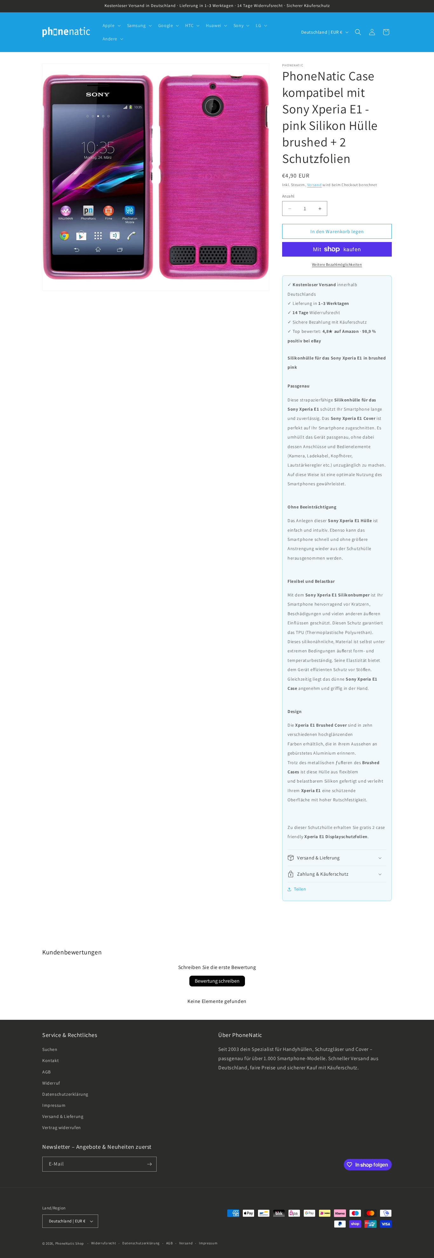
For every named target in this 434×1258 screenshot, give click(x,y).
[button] (111, 25)
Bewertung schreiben (217, 981)
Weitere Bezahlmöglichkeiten (337, 264)
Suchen (50, 1049)
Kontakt (50, 1060)
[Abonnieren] (149, 1164)
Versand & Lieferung (62, 1116)
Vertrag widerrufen (61, 1128)
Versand (314, 184)
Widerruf (51, 1083)
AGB (46, 1072)
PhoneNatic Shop (69, 1243)
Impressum (53, 1105)
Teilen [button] (300, 889)
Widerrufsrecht (103, 1243)
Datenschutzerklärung (65, 1094)
